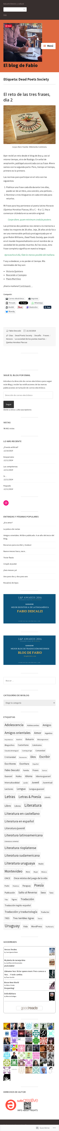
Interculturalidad (12, 782)
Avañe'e (19, 740)
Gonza (44, 770)
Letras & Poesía (30, 796)
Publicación (10, 892)
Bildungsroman (42, 740)
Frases (46, 335)
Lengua (21, 789)
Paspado (7, 485)
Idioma (28, 776)
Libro (8, 805)
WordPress (36, 926)
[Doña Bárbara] (52, 1000)
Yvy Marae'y (50, 927)
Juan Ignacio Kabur (12, 952)
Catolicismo (37, 745)
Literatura (33, 805)
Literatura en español (19, 821)
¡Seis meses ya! (10, 570)
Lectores (9, 789)
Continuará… (26, 286)
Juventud (47, 782)
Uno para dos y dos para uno (15, 576)
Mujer (36, 872)
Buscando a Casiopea (16, 275)
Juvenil (35, 782)
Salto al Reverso (27, 892)
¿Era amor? (8, 522)
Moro (28, 872)
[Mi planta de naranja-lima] (52, 965)
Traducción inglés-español (18, 905)
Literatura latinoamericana (24, 835)
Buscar (24, 9)
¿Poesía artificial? (10, 447)
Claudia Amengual (11, 751)
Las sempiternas (10, 466)
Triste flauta (8, 557)
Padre (7, 886)
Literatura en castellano (22, 813)
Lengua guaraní (36, 789)
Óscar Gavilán (10, 977)
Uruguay (12, 925)
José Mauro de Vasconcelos (14, 963)
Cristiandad (10, 757)
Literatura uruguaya (20, 863)
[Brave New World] (52, 988)
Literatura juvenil (15, 828)
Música (44, 872)
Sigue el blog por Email (16, 375)
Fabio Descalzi (15, 330)
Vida (25, 926)
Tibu (6, 899)
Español (36, 764)
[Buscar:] (29, 680)
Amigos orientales (18, 733)
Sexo (43, 892)
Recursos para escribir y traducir (17, 545)
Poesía (39, 885)
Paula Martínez (13, 278)
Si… (5, 476)
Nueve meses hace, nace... (14, 551)
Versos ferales (10, 949)
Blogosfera (9, 745)
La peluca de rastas (11, 529)
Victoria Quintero (14, 271)
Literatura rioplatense (20, 848)
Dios (33, 757)
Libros (17, 805)
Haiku (18, 776)
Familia (26, 770)
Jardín (25, 783)
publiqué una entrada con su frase (31, 163)
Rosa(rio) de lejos (10, 582)
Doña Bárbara (10, 993)
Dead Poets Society (23, 335)
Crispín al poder (10, 564)
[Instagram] (6, 503)
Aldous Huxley (10, 985)
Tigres (14, 899)
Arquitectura (9, 740)
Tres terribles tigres (23, 918)
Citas (11, 335)
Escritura (24, 763)
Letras (10, 796)
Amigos (47, 725)
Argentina (48, 733)
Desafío (38, 335)
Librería (47, 797)
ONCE (7, 878)
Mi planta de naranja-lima (14, 960)
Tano (51, 892)
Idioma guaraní (43, 776)
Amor (37, 733)
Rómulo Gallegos (11, 996)
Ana (39, 155)
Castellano (23, 745)
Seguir (8, 404)
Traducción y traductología (21, 911)
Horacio (9, 339)
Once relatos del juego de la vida (30, 878)
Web (5, 15)
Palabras (16, 886)
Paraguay (26, 885)
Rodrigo (31, 159)
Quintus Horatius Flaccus (16, 342)
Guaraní (8, 776)
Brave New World (11, 982)
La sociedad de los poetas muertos (30, 339)
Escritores (10, 763)
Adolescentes (33, 725)
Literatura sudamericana (22, 855)
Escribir (44, 757)
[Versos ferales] (52, 954)
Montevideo (13, 871)
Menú (50, 45)
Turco (40, 918)
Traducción (27, 899)
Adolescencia (14, 725)
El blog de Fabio (20, 65)
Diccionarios (23, 757)
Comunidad (40, 750)
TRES (7, 918)
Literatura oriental (11, 841)
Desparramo (8, 457)
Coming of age (27, 751)
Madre (41, 864)
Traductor (45, 912)
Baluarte (29, 739)
